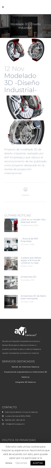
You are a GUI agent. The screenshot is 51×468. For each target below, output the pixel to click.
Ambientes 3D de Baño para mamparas (33, 297)
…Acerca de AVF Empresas (29, 239)
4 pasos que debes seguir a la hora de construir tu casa (31, 260)
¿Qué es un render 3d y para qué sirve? (33, 220)
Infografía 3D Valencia (25, 382)
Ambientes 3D (28, 276)
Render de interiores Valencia (25, 367)
